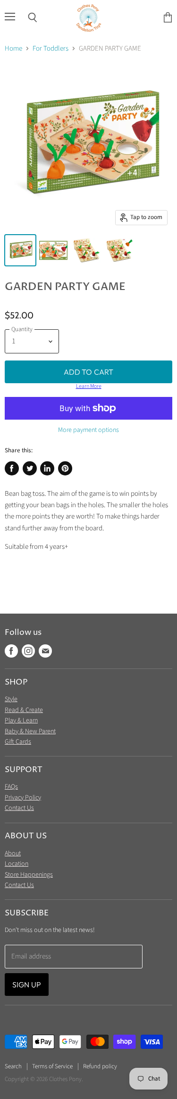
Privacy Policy (23, 797)
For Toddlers (50, 48)
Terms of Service (52, 1066)
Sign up (26, 984)
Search (13, 1066)
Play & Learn (21, 720)
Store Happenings (29, 874)
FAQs (11, 786)
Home (13, 48)
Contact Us (19, 808)
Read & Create (24, 710)
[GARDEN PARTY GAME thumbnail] (20, 250)
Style (11, 699)
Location (16, 864)
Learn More (88, 386)
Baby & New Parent (30, 731)
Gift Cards (18, 742)
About (13, 853)
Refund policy (100, 1066)
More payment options (88, 430)
